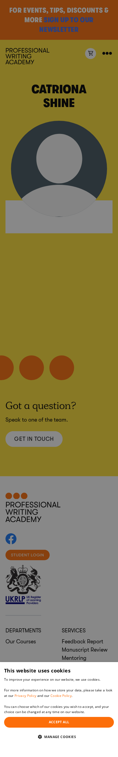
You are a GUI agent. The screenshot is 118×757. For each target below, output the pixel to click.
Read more (94, 712)
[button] (59, 736)
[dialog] (59, 709)
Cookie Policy (61, 695)
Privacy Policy (25, 695)
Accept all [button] (59, 722)
